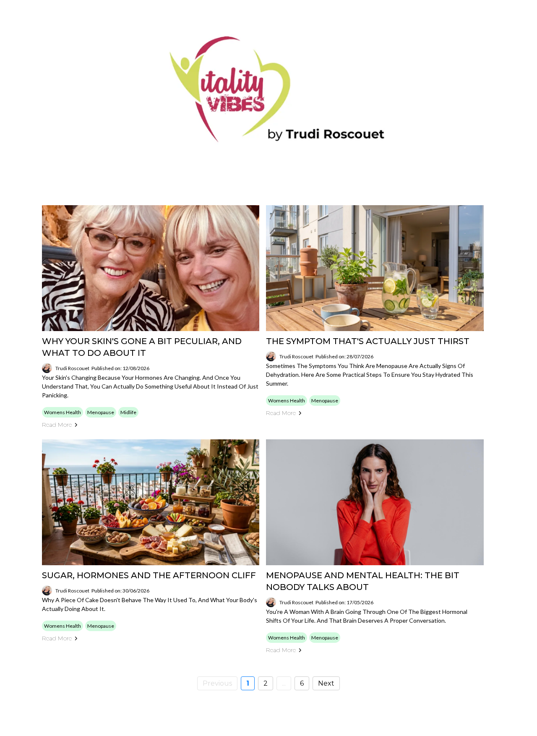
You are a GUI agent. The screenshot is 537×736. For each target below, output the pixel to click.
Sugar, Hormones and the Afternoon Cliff (149, 575)
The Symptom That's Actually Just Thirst (367, 341)
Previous (217, 683)
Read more (57, 424)
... (284, 683)
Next (326, 683)
